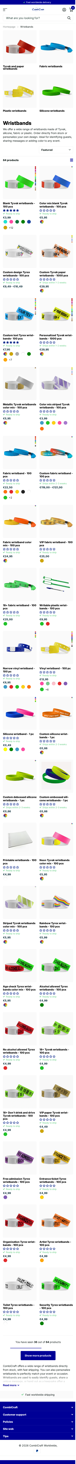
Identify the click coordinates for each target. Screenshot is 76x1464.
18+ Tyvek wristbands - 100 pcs (54, 1051)
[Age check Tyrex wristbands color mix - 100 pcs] (20, 965)
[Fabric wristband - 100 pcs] (20, 452)
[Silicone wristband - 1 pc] (20, 713)
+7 (10, 359)
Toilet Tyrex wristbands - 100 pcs (18, 1306)
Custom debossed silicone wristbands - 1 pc (20, 798)
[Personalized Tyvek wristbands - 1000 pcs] (56, 314)
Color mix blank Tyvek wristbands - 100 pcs (53, 205)
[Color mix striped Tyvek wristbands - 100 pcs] (56, 383)
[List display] (71, 160)
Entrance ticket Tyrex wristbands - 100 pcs (52, 1180)
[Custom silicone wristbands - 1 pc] (56, 713)
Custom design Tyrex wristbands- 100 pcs (16, 274)
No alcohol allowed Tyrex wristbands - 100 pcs (19, 1051)
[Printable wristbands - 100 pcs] (20, 839)
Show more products (38, 1355)
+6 (47, 689)
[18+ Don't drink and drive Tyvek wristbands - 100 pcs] (20, 1091)
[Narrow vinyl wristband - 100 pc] (20, 647)
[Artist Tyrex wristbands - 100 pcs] (56, 1221)
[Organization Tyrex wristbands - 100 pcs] (20, 1221)
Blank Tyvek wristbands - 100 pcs (19, 205)
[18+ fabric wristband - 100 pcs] (20, 584)
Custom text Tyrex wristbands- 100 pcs (18, 337)
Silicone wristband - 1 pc (18, 733)
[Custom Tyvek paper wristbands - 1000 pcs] (56, 251)
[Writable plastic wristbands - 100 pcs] (56, 584)
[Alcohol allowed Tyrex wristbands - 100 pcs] (56, 965)
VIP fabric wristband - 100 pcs (56, 544)
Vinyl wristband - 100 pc (55, 668)
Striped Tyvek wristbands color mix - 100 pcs (19, 925)
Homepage (9, 26)
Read (9, 1385)
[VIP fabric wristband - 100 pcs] (56, 521)
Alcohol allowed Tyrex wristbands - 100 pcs (53, 988)
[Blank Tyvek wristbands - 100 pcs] (20, 182)
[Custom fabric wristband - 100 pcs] (56, 452)
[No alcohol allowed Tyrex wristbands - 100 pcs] (20, 1028)
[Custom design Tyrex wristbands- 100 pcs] (20, 251)
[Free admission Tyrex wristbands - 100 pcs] (20, 1158)
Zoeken (69, 18)
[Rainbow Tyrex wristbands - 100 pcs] (56, 902)
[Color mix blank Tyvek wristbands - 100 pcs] (56, 182)
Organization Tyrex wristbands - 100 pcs (19, 1243)
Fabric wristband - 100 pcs (17, 475)
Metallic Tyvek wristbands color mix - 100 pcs (19, 406)
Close (38, 1407)
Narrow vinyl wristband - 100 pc (19, 670)
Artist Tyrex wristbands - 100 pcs (55, 1243)
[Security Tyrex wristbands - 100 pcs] (56, 1284)
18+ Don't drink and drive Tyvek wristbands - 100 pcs (19, 1115)
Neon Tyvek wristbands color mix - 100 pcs (54, 862)
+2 (10, 497)
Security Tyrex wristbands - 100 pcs (56, 1306)
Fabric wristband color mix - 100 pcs (17, 544)
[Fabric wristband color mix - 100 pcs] (20, 521)
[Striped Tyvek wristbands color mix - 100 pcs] (20, 902)
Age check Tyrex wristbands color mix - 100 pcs (19, 988)
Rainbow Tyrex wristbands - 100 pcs (53, 925)
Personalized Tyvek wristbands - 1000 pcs (56, 337)
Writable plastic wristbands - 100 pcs (53, 607)
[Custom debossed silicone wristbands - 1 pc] (20, 776)
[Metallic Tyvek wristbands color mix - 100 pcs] (20, 383)
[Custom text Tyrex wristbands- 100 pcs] (20, 314)
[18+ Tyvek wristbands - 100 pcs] (56, 1028)
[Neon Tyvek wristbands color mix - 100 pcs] (56, 839)
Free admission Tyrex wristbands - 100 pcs (16, 1180)
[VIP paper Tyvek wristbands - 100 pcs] (56, 1091)
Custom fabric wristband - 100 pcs (56, 475)
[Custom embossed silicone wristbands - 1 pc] (56, 776)
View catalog (5, 9)
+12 (11, 227)
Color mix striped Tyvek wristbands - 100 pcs (54, 406)
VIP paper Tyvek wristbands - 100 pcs (53, 1114)
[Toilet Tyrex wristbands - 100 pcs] (20, 1284)
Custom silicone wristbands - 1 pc (53, 735)
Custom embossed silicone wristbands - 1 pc (54, 798)
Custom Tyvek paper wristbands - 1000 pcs (53, 274)
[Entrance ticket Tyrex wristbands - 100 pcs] (56, 1158)
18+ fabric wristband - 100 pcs (19, 607)
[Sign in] (64, 9)
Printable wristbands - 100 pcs (20, 862)
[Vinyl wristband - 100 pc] (56, 647)
